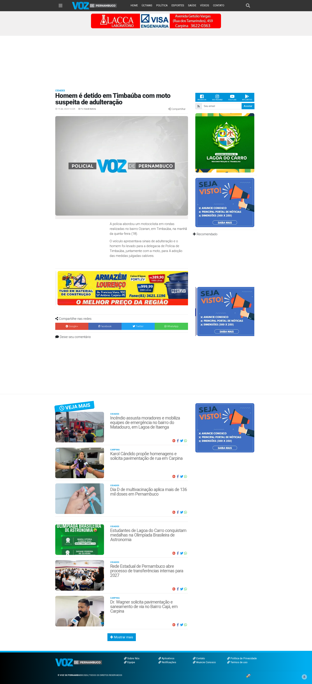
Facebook (201, 100)
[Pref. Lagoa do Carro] (224, 142)
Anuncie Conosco (205, 662)
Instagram (217, 100)
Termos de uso (238, 662)
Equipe (131, 662)
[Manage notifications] (304, 676)
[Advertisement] (156, 60)
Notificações (168, 662)
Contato (200, 658)
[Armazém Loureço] (121, 288)
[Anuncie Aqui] (224, 202)
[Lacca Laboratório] (156, 20)
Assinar (248, 106)
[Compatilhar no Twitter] (181, 441)
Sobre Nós (133, 658)
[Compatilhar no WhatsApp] (185, 441)
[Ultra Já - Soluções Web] (248, 675)
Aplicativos (167, 658)
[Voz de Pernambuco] (94, 5)
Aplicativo (247, 100)
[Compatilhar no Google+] (174, 441)
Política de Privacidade (243, 658)
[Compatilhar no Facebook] (177, 441)
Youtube (232, 100)
